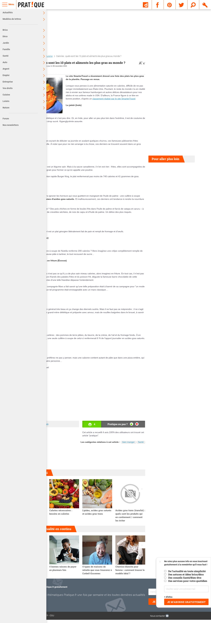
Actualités (8, 12)
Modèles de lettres (12, 19)
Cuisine (6, 94)
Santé (5, 56)
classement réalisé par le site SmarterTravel (113, 98)
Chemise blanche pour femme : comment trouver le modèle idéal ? (130, 570)
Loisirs (6, 101)
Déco (5, 36)
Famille (6, 49)
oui (131, 424)
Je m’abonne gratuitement (186, 602)
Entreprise (8, 81)
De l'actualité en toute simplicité (187, 571)
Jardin (6, 43)
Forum (6, 118)
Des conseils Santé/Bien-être (184, 577)
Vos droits (8, 88)
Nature (6, 107)
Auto (5, 62)
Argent (6, 69)
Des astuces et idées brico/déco (186, 574)
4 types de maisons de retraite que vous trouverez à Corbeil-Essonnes (97, 570)
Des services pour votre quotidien (187, 580)
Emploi (6, 75)
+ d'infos (168, 597)
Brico (5, 30)
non (137, 424)
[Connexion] (205, 4)
